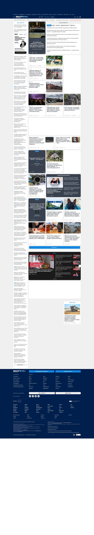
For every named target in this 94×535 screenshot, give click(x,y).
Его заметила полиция (37, 49)
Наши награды (16, 379)
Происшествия (58, 383)
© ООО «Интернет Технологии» (31, 434)
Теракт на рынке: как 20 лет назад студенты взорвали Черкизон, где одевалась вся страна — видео (63, 262)
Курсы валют (59, 14)
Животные (31, 386)
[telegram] (30, 396)
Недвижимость (22, 14)
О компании (15, 376)
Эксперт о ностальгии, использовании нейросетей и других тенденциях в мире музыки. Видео (63, 273)
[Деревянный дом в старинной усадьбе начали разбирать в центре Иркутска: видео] (54, 86)
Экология (70, 383)
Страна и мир (70, 381)
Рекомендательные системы (52, 429)
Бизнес (30, 378)
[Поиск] (75, 17)
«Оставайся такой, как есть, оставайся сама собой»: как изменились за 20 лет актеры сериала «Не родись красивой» (63, 268)
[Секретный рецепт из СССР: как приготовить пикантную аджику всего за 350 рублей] (37, 228)
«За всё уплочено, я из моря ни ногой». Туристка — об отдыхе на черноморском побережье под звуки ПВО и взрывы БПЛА (37, 206)
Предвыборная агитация (18, 385)
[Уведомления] (77, 17)
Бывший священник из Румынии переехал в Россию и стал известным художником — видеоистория (41, 271)
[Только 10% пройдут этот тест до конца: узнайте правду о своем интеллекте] (54, 228)
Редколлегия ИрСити (63, 175)
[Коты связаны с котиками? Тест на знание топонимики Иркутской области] (72, 99)
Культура (45, 379)
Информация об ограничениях (52, 426)
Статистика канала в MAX (18, 386)
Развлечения (58, 386)
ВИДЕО (54, 253)
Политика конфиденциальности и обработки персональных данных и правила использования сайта (63, 432)
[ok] (38, 396)
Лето (44, 381)
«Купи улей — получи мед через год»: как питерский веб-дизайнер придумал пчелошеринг (36, 59)
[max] (36, 396)
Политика (57, 381)
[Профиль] (80, 17)
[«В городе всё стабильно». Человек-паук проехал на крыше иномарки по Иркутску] (37, 29)
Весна (30, 379)
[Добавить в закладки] (44, 52)
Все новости (15, 14)
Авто (30, 376)
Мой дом (45, 383)
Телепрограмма (44, 14)
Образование (45, 388)
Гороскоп (54, 14)
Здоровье (31, 388)
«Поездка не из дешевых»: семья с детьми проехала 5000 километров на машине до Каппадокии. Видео (63, 256)
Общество (57, 376)
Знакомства (34, 14)
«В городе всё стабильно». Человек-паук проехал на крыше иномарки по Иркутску (37, 44)
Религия (57, 388)
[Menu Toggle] (14, 17)
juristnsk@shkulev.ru (38, 430)
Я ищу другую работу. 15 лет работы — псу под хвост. (37, 158)
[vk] (33, 396)
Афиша (50, 14)
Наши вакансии (16, 381)
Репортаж (72, 302)
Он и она (57, 378)
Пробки (47, 17)
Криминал (45, 378)
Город (30, 381)
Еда (29, 385)
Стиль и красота (71, 379)
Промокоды (28, 14)
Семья (69, 376)
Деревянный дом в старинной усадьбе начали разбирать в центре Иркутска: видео (36, 85)
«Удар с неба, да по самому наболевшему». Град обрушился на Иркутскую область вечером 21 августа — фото (63, 140)
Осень (57, 379)
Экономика (70, 385)
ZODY (70, 14)
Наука (44, 385)
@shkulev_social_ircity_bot (58, 423)
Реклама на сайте (16, 378)
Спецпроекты (70, 386)
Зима (44, 376)
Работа (57, 385)
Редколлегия (66, 14)
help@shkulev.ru (20, 431)
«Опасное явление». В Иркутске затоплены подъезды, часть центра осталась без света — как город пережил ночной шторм (36, 74)
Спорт (69, 378)
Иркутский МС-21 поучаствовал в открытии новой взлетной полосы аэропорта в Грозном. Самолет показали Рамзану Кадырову (36, 141)
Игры (73, 14)
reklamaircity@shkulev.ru (67, 422)
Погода (39, 14)
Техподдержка (16, 383)
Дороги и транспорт (33, 383)
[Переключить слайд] (80, 266)
